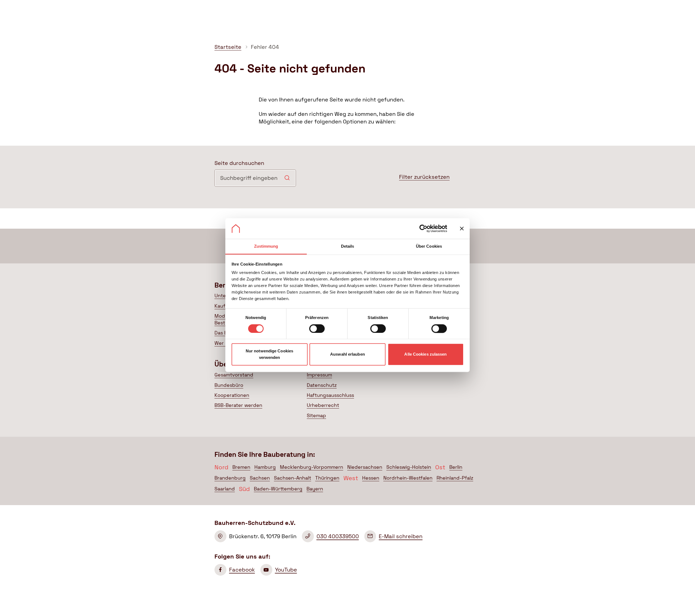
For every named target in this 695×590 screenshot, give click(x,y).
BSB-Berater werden (238, 405)
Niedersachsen (364, 467)
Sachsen (260, 478)
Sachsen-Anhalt (292, 478)
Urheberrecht (323, 405)
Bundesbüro (228, 385)
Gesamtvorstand (233, 375)
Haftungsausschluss (330, 395)
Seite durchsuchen (239, 163)
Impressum (319, 375)
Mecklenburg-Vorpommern (311, 467)
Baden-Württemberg (278, 489)
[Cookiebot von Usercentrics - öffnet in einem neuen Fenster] (423, 228)
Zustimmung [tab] (266, 246)
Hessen (370, 478)
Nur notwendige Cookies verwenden (269, 354)
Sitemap (316, 416)
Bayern (315, 489)
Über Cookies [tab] (429, 246)
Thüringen (327, 478)
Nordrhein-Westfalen (407, 478)
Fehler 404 (265, 46)
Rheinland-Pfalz (455, 478)
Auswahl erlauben (347, 354)
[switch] (317, 328)
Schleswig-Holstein (408, 467)
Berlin (455, 467)
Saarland (224, 489)
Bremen (241, 467)
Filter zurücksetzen (424, 176)
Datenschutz (322, 385)
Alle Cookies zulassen (425, 354)
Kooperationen (231, 395)
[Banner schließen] (462, 228)
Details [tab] (347, 246)
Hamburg (265, 467)
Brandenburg (230, 478)
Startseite (227, 46)
